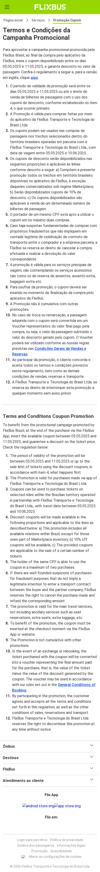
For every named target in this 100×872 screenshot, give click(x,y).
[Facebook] (47, 828)
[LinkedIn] (51, 828)
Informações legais (71, 845)
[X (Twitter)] (52, 828)
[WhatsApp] (55, 828)
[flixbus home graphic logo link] (50, 7)
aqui (34, 77)
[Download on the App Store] (67, 806)
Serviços (38, 20)
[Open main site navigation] (7, 7)
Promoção (39, 851)
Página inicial (13, 20)
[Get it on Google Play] (38, 806)
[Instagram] (48, 828)
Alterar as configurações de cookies (55, 856)
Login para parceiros (32, 840)
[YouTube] (50, 828)
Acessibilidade (61, 851)
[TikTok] (54, 828)
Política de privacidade (66, 840)
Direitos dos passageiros (35, 845)
